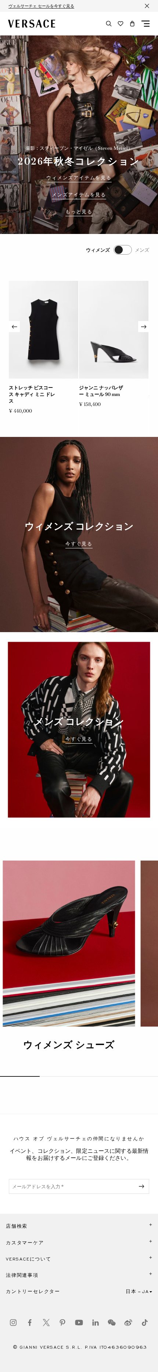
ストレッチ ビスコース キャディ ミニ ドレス (32, 394)
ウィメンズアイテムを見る (79, 177)
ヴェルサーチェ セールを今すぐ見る (41, 5)
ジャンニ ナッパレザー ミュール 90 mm (101, 391)
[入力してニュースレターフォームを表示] (143, 1186)
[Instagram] (13, 1322)
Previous (14, 326)
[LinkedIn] (95, 1322)
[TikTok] (144, 1322)
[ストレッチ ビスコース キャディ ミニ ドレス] (43, 330)
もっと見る (79, 211)
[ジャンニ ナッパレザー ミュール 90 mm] (113, 330)
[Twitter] (46, 1322)
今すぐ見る (79, 544)
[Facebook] (29, 1322)
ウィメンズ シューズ (69, 1044)
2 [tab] (59, 1076)
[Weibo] (128, 1322)
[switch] (117, 250)
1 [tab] (20, 1076)
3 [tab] (99, 1076)
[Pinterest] (62, 1322)
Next (143, 326)
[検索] (109, 24)
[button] (132, 24)
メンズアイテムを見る (79, 194)
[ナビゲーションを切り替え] (145, 23)
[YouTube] (79, 1322)
